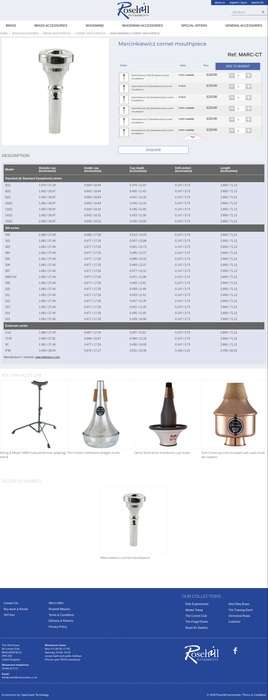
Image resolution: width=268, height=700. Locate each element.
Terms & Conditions (61, 614)
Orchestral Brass (239, 615)
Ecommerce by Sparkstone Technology (25, 694)
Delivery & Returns (61, 620)
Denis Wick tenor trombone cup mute (162, 453)
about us (220, 2)
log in (244, 2)
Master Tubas (194, 610)
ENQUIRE (153, 150)
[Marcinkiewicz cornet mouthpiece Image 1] (55, 92)
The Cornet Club (196, 615)
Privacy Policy (58, 626)
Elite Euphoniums (196, 604)
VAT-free (9, 614)
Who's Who (56, 603)
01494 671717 (10, 668)
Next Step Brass (238, 604)
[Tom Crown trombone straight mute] (101, 414)
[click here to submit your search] (263, 12)
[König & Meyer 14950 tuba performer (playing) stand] (34, 414)
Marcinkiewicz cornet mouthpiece (125, 558)
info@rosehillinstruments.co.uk (19, 677)
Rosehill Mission (59, 609)
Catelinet (234, 621)
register (234, 2)
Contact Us (11, 603)
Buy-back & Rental (16, 609)
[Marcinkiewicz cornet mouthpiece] (134, 519)
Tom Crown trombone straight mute (93, 453)
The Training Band (240, 610)
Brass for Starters (196, 627)
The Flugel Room (196, 621)
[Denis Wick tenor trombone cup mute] (168, 414)
